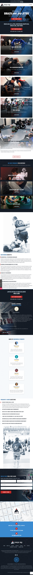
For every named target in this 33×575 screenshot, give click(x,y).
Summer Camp (21, 546)
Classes (12, 545)
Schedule (17, 545)
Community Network (13, 546)
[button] (16, 402)
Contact (28, 545)
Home (4, 545)
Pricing (21, 545)
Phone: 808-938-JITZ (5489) (15, 2)
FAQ (24, 545)
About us (8, 545)
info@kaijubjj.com (16, 535)
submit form (6, 492)
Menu (31, 4)
